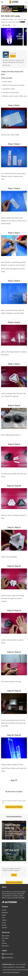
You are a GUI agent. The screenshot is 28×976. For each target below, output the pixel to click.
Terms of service (21, 964)
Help (3, 941)
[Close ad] (25, 7)
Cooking (4, 920)
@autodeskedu (8, 957)
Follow (13, 56)
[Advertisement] (14, 8)
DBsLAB (5, 19)
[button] (2, 2)
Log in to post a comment (14, 882)
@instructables (8, 954)
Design (11, 19)
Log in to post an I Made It (14, 807)
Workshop (5, 912)
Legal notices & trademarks (11, 972)
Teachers (4, 928)
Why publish (5, 936)
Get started (5, 938)
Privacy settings (20, 967)
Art (16, 19)
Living (4, 922)
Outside (4, 925)
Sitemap (4, 943)
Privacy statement (8, 967)
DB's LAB (7, 65)
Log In (14, 875)
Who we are (5, 946)
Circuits (4, 910)
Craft (3, 917)
